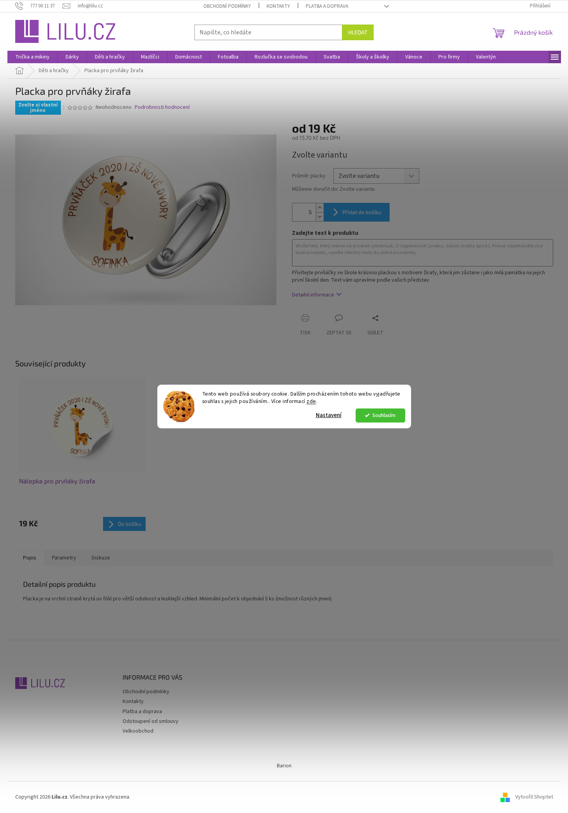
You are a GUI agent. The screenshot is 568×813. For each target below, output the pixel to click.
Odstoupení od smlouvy (150, 721)
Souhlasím (383, 415)
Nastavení (329, 415)
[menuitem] (32, 57)
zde (311, 401)
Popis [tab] (29, 558)
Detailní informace (313, 295)
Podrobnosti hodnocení (162, 107)
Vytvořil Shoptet (534, 797)
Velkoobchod (138, 731)
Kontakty (278, 6)
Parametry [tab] (64, 558)
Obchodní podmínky (227, 6)
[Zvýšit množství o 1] (320, 207)
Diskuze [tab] (101, 558)
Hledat (357, 32)
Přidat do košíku (361, 212)
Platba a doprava (327, 6)
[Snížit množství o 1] (320, 216)
